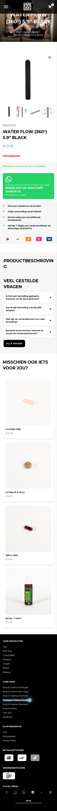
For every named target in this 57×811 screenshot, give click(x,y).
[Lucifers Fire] (28, 402)
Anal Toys (7, 651)
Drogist (9, 125)
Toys (5, 647)
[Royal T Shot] (28, 591)
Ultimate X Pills (15, 492)
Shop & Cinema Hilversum (15, 704)
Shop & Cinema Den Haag (15, 691)
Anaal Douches (31, 32)
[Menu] (6, 6)
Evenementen (10, 708)
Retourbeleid (9, 736)
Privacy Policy (9, 740)
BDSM (6, 668)
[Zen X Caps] (28, 528)
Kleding (6, 672)
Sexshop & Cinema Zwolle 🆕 (17, 700)
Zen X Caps (12, 555)
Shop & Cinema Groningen (15, 687)
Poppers (7, 659)
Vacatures (7, 717)
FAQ (5, 732)
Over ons (7, 713)
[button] (49, 57)
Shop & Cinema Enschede (15, 696)
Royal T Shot (14, 618)
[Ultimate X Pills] (28, 465)
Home (18, 32)
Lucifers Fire (13, 429)
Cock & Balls (9, 655)
